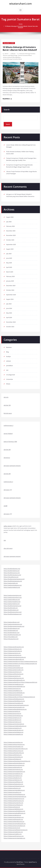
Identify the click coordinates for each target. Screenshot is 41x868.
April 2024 (9, 317)
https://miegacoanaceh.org (29, 663)
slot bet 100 (7, 405)
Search (6, 109)
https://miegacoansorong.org (12, 713)
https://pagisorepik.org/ (11, 583)
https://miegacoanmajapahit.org (13, 734)
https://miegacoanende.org (12, 661)
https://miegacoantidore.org (12, 663)
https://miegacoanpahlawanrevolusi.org (15, 830)
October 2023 (10, 326)
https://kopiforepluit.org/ (11, 610)
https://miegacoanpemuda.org (13, 651)
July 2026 (8, 222)
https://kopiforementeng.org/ (12, 606)
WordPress (19, 862)
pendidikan (9, 365)
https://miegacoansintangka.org (13, 757)
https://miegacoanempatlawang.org (14, 794)
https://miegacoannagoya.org (12, 722)
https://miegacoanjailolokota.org (13, 809)
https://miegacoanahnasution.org (14, 647)
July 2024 (8, 304)
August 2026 (9, 217)
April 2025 (9, 267)
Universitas (9, 379)
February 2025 (10, 276)
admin (6, 53)
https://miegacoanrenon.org (12, 653)
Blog (7, 352)
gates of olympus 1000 (10, 441)
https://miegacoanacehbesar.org (13, 782)
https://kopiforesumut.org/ (12, 573)
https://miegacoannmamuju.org (13, 769)
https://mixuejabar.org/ (11, 637)
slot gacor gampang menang (12, 466)
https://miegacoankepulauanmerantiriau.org (17, 761)
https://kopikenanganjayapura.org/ (14, 579)
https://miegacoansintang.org (12, 655)
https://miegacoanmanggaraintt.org (14, 771)
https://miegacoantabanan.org (13, 780)
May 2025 (9, 263)
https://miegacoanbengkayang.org (14, 821)
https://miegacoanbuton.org (12, 788)
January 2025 (10, 281)
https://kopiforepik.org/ (11, 608)
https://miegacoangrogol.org (12, 688)
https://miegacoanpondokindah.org (14, 686)
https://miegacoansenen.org (12, 676)
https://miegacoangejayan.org (12, 649)
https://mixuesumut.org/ (11, 639)
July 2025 (8, 253)
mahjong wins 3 (8, 482)
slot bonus (7, 457)
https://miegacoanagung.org (28, 661)
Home (20, 24)
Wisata (13, 53)
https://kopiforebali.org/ (11, 630)
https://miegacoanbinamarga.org (13, 674)
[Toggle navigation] (20, 10)
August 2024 (9, 299)
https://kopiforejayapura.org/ (12, 575)
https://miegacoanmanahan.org (13, 742)
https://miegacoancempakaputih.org (14, 823)
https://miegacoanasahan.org (12, 792)
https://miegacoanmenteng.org (13, 695)
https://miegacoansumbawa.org (13, 805)
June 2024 (9, 308)
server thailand (8, 433)
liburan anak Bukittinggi (10, 55)
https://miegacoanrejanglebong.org (14, 790)
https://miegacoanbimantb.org (13, 767)
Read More (6, 99)
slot (7, 370)
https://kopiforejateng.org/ (12, 571)
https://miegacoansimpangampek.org (15, 796)
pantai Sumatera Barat (25, 55)
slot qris (6, 397)
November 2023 (11, 322)
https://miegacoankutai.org (12, 807)
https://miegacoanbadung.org (12, 778)
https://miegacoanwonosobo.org (13, 670)
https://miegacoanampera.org (12, 672)
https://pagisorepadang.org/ (12, 602)
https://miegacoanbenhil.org (12, 682)
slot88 (5, 506)
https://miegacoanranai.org (12, 665)
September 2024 (11, 295)
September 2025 (11, 244)
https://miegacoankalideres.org (13, 690)
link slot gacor (8, 413)
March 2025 (9, 272)
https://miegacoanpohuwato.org (13, 746)
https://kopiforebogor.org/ (12, 632)
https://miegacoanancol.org (12, 828)
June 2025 (9, 258)
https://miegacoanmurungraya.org (14, 765)
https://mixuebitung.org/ (11, 577)
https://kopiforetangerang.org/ (13, 581)
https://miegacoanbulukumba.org (14, 753)
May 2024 (9, 313)
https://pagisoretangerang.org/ (13, 624)
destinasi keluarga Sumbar (27, 53)
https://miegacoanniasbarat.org (13, 773)
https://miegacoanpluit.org (27, 697)
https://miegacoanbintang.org (12, 755)
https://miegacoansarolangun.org (14, 817)
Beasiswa (9, 347)
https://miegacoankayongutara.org (14, 744)
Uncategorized (10, 375)
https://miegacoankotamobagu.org (14, 763)
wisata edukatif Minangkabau (12, 57)
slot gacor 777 (8, 490)
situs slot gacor (8, 548)
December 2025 (10, 231)
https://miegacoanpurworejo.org (13, 803)
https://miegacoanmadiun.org (12, 834)
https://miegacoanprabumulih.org (14, 659)
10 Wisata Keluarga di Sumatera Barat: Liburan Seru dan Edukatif (21, 26)
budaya (8, 356)
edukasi (8, 361)
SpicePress (32, 862)
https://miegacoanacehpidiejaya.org (14, 811)
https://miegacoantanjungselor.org (14, 707)
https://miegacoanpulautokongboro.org (15, 748)
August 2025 (9, 249)
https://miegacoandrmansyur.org (13, 836)
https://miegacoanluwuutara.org (13, 784)
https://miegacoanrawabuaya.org (13, 684)
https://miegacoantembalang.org (13, 732)
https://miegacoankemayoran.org (14, 678)
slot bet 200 (7, 449)
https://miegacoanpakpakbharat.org (14, 813)
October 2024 (10, 290)
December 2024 (10, 285)
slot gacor (9, 194)
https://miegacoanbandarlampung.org (15, 709)
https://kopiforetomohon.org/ (13, 612)
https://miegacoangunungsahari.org (14, 826)
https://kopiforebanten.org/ (12, 568)
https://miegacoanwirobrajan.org (13, 730)
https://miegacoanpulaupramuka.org (15, 657)
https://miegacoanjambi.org (12, 711)
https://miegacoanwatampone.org (14, 798)
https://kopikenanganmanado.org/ (14, 626)
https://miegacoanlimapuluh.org (13, 819)
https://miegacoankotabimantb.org (14, 680)
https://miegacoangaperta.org (12, 728)
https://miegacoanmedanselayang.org (15, 726)
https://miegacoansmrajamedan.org (14, 838)
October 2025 (10, 240)
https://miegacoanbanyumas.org (13, 751)
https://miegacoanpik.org (11, 697)
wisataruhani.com (20, 3)
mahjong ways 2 (8, 425)
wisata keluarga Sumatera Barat (12, 59)
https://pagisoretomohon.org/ (13, 597)
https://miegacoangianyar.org (12, 718)
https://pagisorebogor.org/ (12, 622)
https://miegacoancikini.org (29, 682)
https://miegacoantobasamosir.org (14, 786)
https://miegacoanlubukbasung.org (14, 701)
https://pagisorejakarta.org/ (12, 587)
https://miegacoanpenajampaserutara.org (16, 705)
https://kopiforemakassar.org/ (13, 614)
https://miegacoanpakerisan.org (13, 832)
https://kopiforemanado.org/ (12, 635)
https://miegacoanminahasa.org (13, 715)
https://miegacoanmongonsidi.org (14, 724)
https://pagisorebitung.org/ (12, 599)
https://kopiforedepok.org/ (12, 628)
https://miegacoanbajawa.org (12, 759)
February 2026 (10, 226)
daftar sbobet (8, 526)
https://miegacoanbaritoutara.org (14, 801)
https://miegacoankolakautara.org (14, 699)
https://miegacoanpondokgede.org (14, 693)
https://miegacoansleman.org (12, 720)
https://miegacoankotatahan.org (13, 668)
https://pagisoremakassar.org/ (13, 585)
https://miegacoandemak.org (12, 815)
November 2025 (11, 235)
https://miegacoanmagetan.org (13, 776)
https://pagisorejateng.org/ (12, 604)
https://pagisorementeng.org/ (12, 595)
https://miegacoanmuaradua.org (13, 703)
